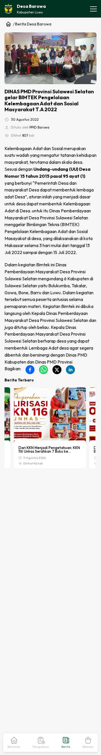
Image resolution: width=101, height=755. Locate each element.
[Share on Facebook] (30, 369)
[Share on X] (56, 369)
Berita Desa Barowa (33, 24)
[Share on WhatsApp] (43, 369)
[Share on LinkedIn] (70, 369)
